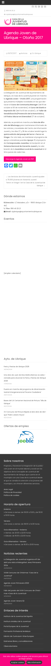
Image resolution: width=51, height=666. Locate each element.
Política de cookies (11, 495)
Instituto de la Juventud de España (18, 616)
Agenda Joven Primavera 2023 (16, 583)
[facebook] (33, 7)
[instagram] (42, 7)
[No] (48, 660)
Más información (34, 662)
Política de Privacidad (12, 492)
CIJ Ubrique (36, 53)
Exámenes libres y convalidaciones (18, 641)
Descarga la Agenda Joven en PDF (20, 159)
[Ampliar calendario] (12, 273)
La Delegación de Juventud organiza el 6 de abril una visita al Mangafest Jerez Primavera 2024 (22, 562)
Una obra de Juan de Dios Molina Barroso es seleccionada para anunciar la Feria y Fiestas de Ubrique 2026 (25, 378)
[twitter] (36, 7)
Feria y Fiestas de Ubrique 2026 (16, 366)
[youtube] (45, 7)
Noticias (24, 53)
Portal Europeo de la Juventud (16, 626)
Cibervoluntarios (10, 646)
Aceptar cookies (17, 662)
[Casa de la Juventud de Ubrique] (16, 21)
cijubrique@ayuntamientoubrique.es (27, 211)
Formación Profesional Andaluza (17, 631)
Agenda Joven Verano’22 (14, 601)
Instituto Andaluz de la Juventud (17, 621)
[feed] (39, 7)
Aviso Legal (8, 489)
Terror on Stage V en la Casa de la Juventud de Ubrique (25, 184)
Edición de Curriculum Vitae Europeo (19, 636)
